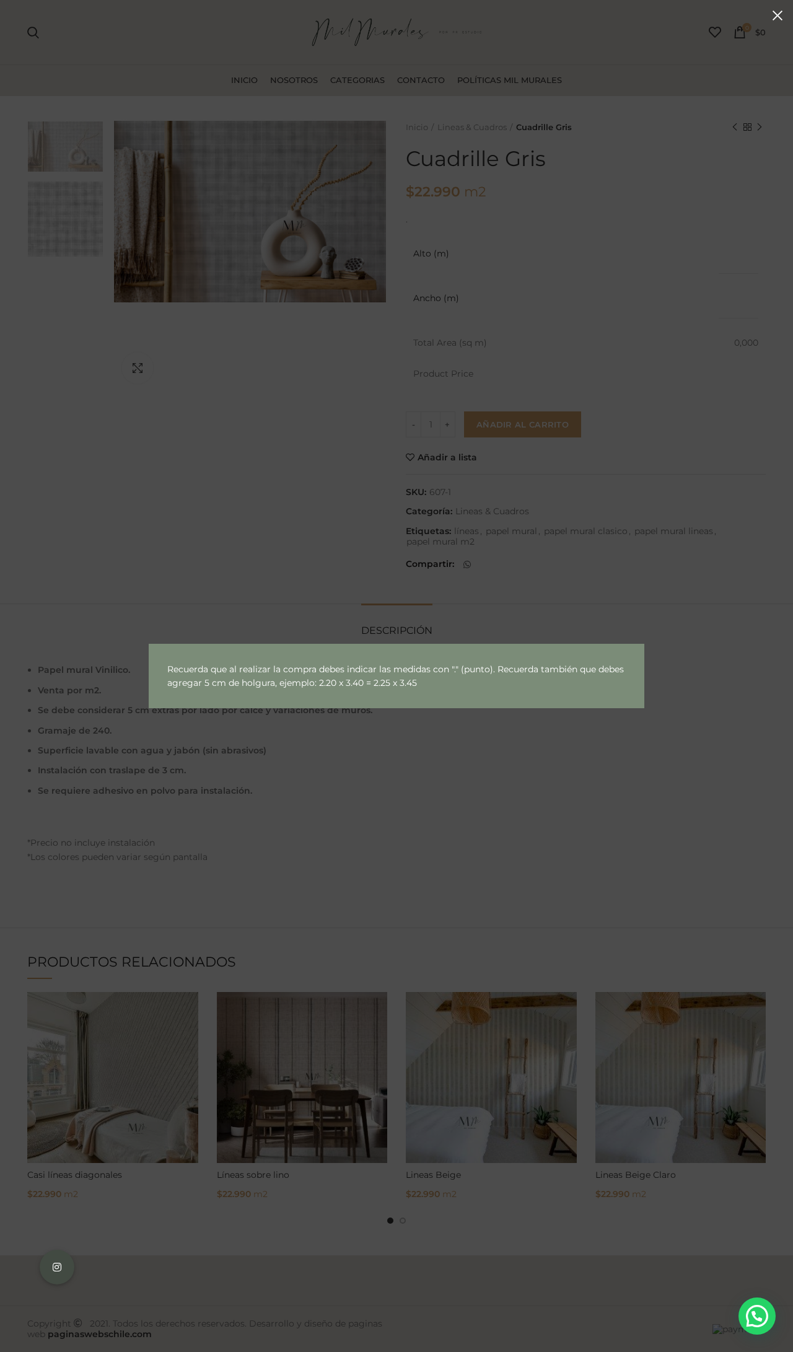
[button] (757, 1316)
